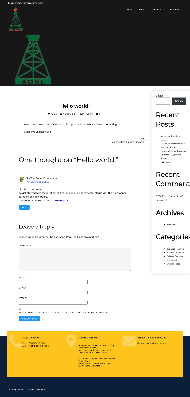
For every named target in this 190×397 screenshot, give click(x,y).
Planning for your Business (173, 151)
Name (22, 277)
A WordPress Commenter (42, 178)
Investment (172, 260)
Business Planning (175, 249)
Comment (25, 245)
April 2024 (171, 224)
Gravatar (62, 200)
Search (159, 96)
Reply (24, 207)
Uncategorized (43, 132)
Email (22, 287)
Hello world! (166, 162)
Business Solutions (175, 252)
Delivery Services (175, 256)
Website (23, 298)
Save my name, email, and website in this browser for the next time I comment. (64, 312)
